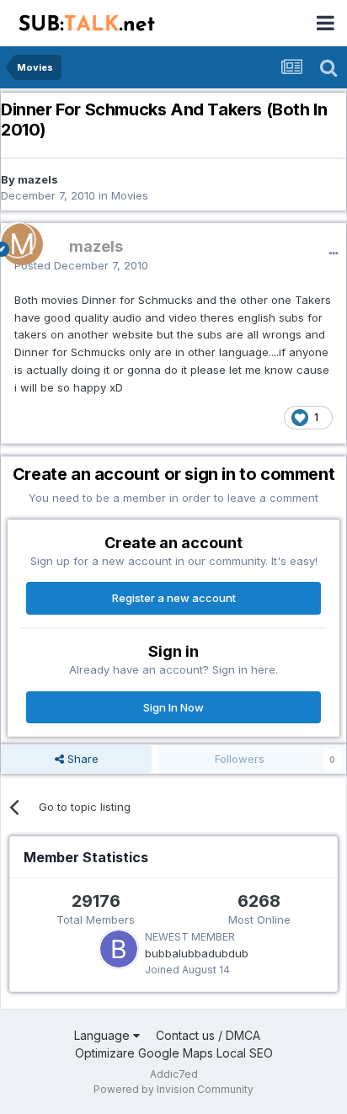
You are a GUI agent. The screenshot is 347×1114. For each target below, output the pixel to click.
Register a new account (174, 598)
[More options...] (333, 253)
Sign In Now (173, 707)
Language (103, 1035)
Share (81, 758)
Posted (81, 265)
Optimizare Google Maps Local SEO (174, 1053)
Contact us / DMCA (208, 1035)
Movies (129, 195)
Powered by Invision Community (173, 1089)
